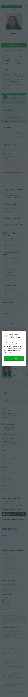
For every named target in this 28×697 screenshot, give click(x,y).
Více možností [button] (13, 363)
